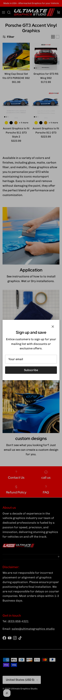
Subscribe (31, 370)
